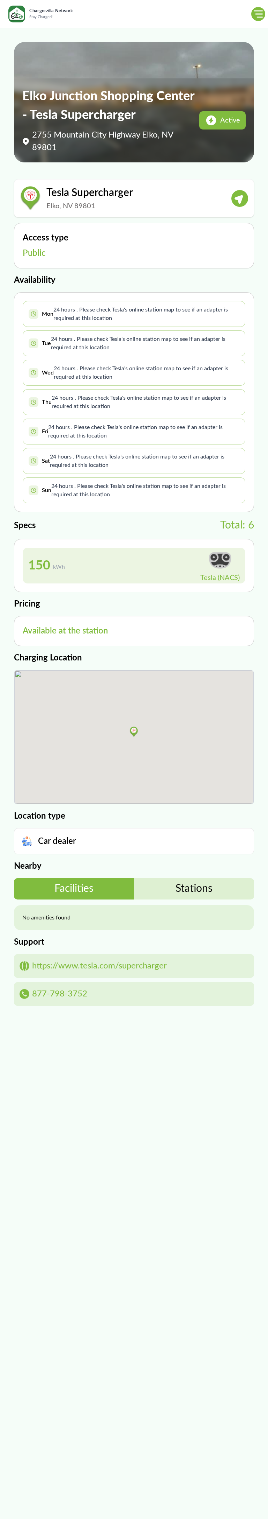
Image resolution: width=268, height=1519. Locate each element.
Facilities (74, 888)
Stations (194, 888)
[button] (134, 732)
